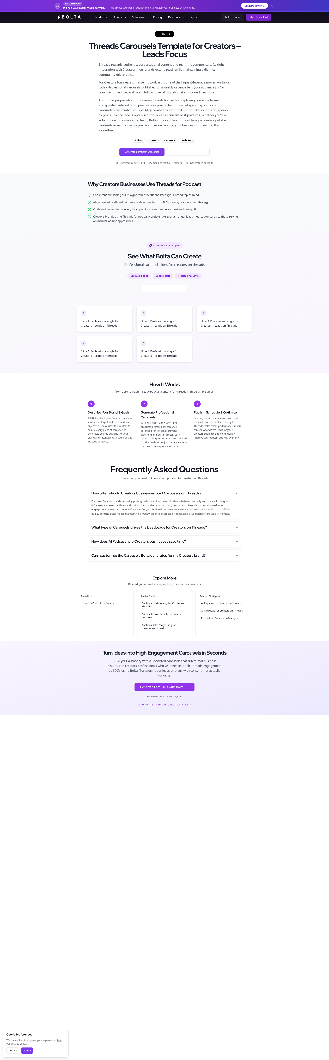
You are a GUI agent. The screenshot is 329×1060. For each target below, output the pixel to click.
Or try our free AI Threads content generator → (164, 704)
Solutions (138, 17)
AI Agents (120, 17)
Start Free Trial (258, 17)
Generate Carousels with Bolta (142, 151)
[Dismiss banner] (271, 5)
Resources (174, 17)
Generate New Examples (167, 288)
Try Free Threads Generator (188, 151)
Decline (13, 1050)
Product (100, 17)
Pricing (157, 17)
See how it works (255, 5)
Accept (27, 1050)
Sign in (194, 17)
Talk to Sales (232, 17)
